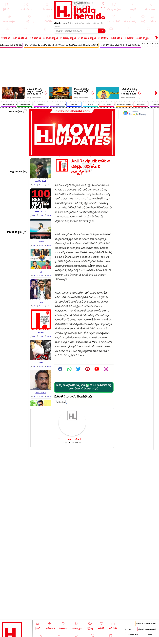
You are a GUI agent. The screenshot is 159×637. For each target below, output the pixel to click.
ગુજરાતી (75, 23)
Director (71, 104)
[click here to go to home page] (79, 19)
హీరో (73, 208)
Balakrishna (138, 104)
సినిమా (99, 271)
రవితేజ (103, 293)
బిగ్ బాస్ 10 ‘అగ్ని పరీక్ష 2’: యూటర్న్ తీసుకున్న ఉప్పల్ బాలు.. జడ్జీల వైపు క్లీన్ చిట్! (35, 91)
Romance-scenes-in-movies (146, 624)
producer (128, 629)
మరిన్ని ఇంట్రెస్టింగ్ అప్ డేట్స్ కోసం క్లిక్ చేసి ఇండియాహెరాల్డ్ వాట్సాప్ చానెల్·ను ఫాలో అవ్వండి (84, 387)
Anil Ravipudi (61, 402)
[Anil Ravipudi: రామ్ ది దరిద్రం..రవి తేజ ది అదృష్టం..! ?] (72, 156)
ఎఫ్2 (83, 248)
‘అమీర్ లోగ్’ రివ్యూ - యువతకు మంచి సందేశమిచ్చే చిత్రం (118, 45)
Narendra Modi (132, 635)
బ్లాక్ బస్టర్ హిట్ (103, 333)
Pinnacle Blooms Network (147, 629)
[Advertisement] (79, 67)
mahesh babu (22, 104)
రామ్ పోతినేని (102, 311)
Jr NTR (87, 104)
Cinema (149, 635)
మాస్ (86, 293)
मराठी (93, 23)
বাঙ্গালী (99, 23)
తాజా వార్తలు (15, 112)
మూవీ (58, 244)
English (64, 23)
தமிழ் (88, 23)
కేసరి (108, 244)
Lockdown (104, 104)
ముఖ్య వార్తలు (15, 172)
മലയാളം (57, 27)
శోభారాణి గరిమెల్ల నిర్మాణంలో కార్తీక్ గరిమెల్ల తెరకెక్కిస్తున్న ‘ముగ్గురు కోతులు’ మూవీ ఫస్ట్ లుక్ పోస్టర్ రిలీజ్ (58, 45)
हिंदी (69, 23)
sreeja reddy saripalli (121, 104)
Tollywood (38, 104)
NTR (54, 104)
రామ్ (57, 342)
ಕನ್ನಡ (82, 23)
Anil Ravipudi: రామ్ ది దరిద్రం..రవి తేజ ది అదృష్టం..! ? (90, 167)
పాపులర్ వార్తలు (14, 232)
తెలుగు (57, 23)
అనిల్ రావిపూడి (89, 253)
